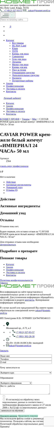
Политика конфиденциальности (16, 280)
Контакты (11, 91)
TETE (15, 51)
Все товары (18, 43)
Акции (9, 83)
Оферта (4, 283)
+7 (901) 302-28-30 (25, 336)
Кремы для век (19, 67)
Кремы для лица (20, 53)
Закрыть (4, 350)
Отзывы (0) (12, 190)
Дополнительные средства (25, 75)
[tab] (30, 182)
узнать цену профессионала (14, 166)
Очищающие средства (23, 72)
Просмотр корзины (8, 416)
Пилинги (16, 78)
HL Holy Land (19, 45)
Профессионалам (15, 86)
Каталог (10, 40)
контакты (29, 300)
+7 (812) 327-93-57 (12, 10)
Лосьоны (16, 62)
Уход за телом (19, 70)
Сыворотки (18, 56)
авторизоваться (8, 244)
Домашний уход (14, 187)
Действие (11, 182)
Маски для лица (20, 64)
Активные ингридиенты (18, 184)
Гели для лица (19, 59)
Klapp (15, 48)
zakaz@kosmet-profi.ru (38, 10)
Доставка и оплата (15, 88)
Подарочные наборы (22, 80)
